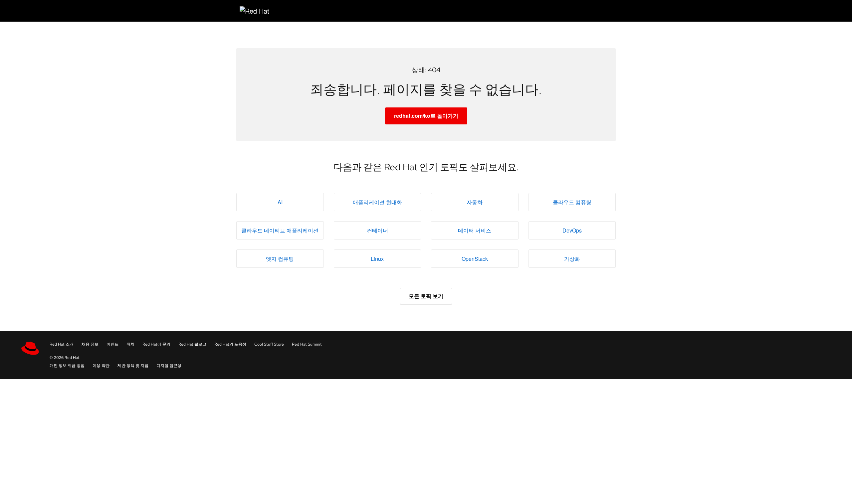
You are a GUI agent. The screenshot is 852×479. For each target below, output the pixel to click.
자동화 (475, 202)
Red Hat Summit (307, 344)
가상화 (572, 258)
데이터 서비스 (474, 230)
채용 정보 (90, 344)
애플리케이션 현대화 (377, 202)
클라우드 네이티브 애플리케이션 (280, 230)
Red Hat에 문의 (156, 344)
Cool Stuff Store (269, 344)
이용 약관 (101, 365)
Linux (377, 258)
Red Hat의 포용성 (230, 344)
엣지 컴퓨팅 (280, 258)
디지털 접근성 (168, 365)
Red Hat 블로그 (192, 344)
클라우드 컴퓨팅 (572, 202)
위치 (130, 344)
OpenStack (475, 258)
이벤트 (112, 344)
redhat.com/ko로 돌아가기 (426, 115)
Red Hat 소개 (62, 344)
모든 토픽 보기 (426, 296)
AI (280, 202)
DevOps (572, 230)
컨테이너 (377, 230)
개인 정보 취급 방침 (67, 365)
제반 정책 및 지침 (132, 365)
